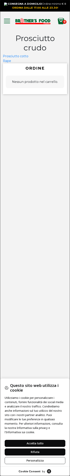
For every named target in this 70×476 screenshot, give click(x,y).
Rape (7, 61)
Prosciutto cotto (15, 56)
